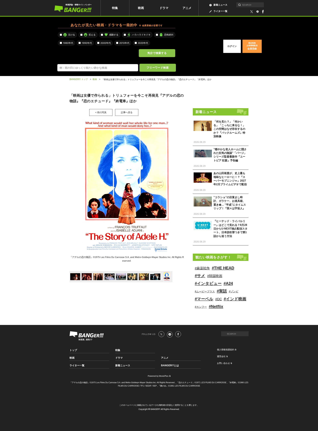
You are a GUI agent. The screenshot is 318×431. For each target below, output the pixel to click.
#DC (218, 299)
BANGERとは (170, 365)
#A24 (228, 283)
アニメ (187, 8)
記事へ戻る (126, 112)
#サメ (200, 275)
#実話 (222, 291)
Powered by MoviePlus (158, 376)
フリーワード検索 (158, 67)
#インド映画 (235, 299)
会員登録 (252, 46)
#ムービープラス (205, 291)
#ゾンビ (233, 291)
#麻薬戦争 (202, 268)
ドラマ (163, 8)
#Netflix (216, 306)
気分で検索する (157, 53)
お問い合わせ (223, 363)
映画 (141, 8)
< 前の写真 (100, 112)
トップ (73, 350)
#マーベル (204, 299)
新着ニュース (220, 4)
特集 (115, 8)
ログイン (232, 46)
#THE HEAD (223, 268)
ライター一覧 (220, 11)
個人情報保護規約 (225, 349)
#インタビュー (208, 283)
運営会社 (221, 356)
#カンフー (201, 307)
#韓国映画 (214, 276)
